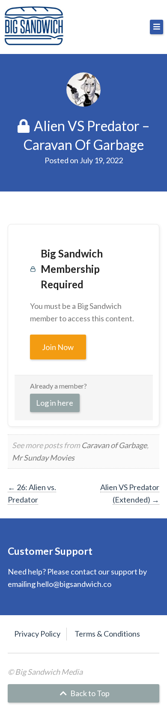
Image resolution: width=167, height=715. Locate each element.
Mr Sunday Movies (43, 457)
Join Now (58, 347)
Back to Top (89, 693)
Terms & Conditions (107, 633)
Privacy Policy (37, 633)
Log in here (54, 402)
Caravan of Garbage (114, 445)
